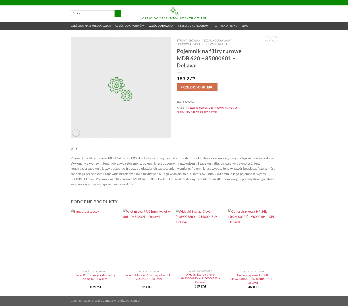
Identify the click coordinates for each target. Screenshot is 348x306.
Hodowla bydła (188, 44)
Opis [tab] (74, 148)
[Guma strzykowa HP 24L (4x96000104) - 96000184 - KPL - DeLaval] (252, 238)
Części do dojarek (160, 25)
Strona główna (188, 40)
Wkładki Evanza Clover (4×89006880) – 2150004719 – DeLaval (200, 278)
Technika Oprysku (225, 25)
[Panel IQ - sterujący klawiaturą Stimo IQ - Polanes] (95, 238)
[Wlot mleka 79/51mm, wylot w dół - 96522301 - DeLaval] (147, 238)
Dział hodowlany (217, 40)
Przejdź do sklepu (197, 87)
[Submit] (118, 13)
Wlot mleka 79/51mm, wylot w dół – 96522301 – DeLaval (147, 277)
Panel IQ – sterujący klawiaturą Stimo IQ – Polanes (95, 277)
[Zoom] (76, 133)
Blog (245, 25)
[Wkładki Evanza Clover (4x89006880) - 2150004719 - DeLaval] (200, 238)
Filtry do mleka (215, 44)
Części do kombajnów (193, 25)
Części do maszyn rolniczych (91, 25)
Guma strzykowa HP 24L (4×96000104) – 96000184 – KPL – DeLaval (253, 279)
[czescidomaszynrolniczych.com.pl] (174, 14)
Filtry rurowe (192, 112)
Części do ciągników (129, 25)
